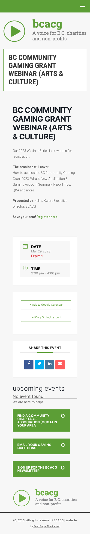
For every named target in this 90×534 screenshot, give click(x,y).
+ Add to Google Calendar (46, 304)
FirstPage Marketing (46, 526)
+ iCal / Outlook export (46, 317)
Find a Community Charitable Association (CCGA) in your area (37, 420)
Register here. (47, 217)
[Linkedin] (49, 364)
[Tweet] (39, 364)
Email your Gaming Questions (34, 446)
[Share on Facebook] (28, 364)
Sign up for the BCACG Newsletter (37, 469)
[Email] (60, 364)
